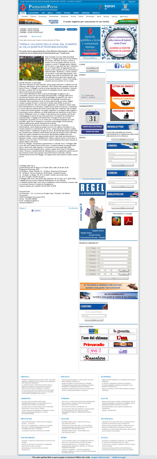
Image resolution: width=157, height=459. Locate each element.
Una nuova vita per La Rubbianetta (74, 406)
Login (123, 2)
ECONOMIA (106, 376)
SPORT (64, 437)
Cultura (115, 16)
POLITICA (65, 376)
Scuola (73, 16)
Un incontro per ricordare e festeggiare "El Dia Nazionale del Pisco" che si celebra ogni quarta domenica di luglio (38, 391)
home (22, 1)
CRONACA (25, 376)
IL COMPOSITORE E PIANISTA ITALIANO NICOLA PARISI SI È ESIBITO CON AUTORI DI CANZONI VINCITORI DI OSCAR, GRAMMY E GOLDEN (37, 386)
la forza (70, 1)
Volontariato (53, 16)
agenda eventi (86, 106)
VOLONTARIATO (28, 437)
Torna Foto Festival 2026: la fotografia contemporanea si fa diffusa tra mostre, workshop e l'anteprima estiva (77, 427)
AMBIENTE (26, 398)
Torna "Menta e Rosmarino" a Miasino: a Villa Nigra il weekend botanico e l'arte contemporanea (38, 412)
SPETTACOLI (26, 418)
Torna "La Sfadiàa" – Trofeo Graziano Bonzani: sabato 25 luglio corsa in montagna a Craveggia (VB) (79, 451)
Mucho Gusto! (37, 36)
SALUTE (104, 398)
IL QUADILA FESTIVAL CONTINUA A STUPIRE (36, 430)
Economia (42, 16)
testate (63, 1)
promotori (54, 1)
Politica (33, 16)
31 (93, 119)
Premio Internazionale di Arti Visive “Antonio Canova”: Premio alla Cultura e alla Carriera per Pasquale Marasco (39, 381)
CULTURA (65, 418)
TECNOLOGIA (107, 418)
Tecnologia (90, 16)
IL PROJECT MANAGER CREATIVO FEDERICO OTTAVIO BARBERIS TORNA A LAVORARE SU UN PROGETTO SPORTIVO (117, 385)
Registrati (132, 2)
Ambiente (64, 16)
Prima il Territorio (109, 410)
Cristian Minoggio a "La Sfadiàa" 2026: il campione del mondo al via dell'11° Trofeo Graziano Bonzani (77, 446)
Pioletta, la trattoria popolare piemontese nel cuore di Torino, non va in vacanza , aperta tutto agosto (78, 403)
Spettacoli (124, 16)
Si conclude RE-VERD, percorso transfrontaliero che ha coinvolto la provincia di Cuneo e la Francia (36, 403)
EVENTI (82, 75)
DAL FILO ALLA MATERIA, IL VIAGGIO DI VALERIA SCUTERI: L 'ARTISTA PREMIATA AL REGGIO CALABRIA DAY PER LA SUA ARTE (37, 427)
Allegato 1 (22, 208)
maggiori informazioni (100, 457)
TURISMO (65, 398)
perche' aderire (43, 1)
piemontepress (31, 1)
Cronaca (25, 16)
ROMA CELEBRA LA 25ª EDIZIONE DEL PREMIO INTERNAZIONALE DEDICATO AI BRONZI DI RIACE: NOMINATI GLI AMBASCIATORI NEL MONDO (78, 385)
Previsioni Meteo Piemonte (92, 179)
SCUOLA (104, 437)
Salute (80, 16)
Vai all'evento (73, 208)
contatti (78, 1)
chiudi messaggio (119, 457)
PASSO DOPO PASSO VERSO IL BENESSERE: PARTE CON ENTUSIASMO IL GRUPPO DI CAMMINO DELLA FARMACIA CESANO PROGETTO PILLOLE (118, 403)
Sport (99, 16)
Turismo (106, 16)
